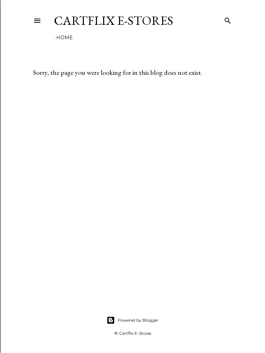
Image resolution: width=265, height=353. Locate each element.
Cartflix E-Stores (113, 20)
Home (64, 37)
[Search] (228, 19)
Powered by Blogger (138, 320)
